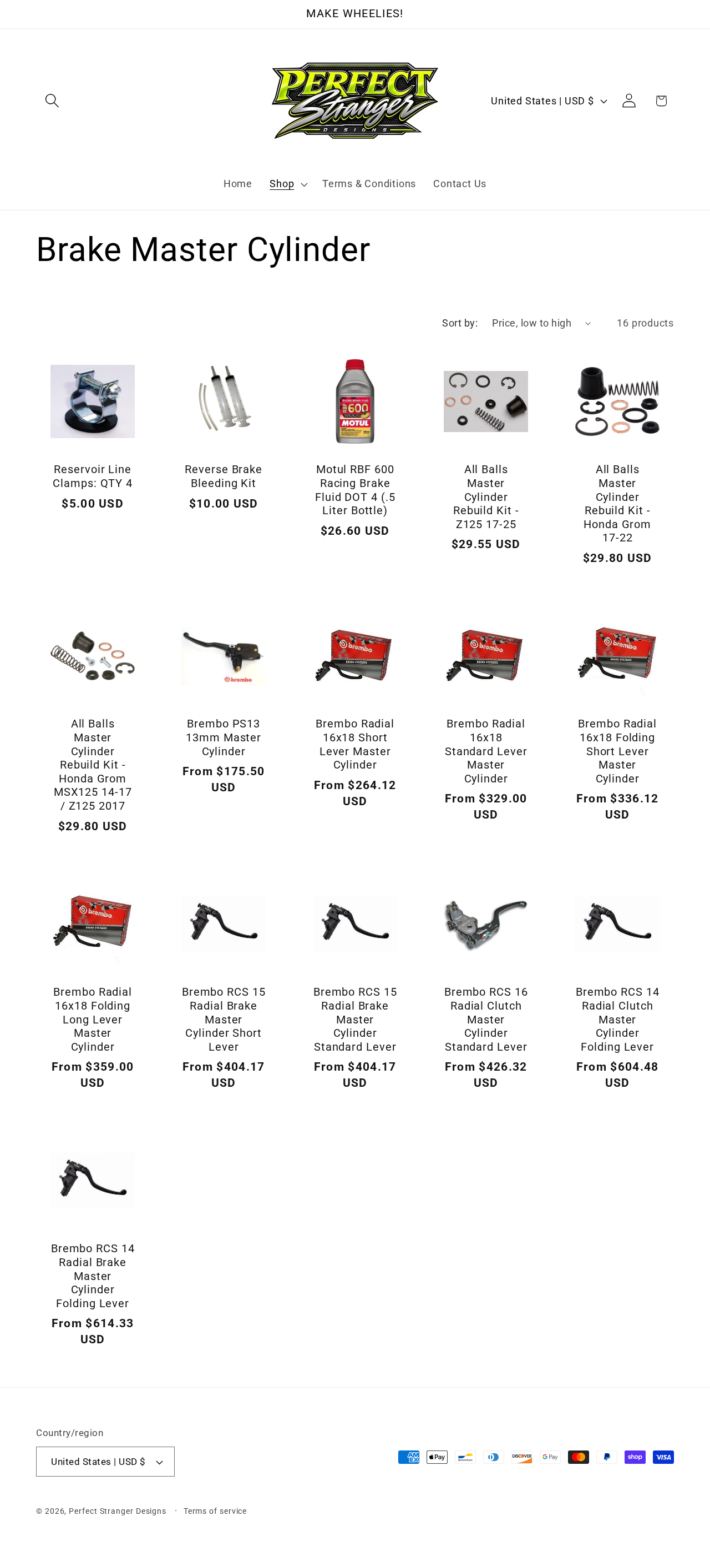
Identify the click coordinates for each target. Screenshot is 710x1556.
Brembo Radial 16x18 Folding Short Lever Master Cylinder (617, 751)
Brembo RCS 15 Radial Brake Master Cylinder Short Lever (224, 1019)
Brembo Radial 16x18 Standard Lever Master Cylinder (486, 751)
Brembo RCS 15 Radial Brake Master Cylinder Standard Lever (355, 1019)
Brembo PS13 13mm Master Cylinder (224, 738)
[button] (52, 101)
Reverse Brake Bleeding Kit (224, 477)
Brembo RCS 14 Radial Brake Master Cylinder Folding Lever (93, 1275)
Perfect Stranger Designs (117, 1511)
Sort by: (460, 323)
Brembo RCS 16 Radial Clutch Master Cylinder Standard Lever (486, 1019)
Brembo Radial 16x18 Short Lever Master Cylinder (355, 745)
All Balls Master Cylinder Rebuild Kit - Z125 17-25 (486, 497)
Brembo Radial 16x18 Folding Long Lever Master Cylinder (92, 1019)
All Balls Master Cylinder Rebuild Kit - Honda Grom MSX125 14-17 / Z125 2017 (93, 765)
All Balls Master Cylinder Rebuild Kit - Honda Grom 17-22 (617, 504)
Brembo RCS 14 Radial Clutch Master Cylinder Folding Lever (617, 1019)
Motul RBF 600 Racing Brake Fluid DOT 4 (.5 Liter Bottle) (355, 491)
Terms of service (215, 1511)
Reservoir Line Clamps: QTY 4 (93, 477)
